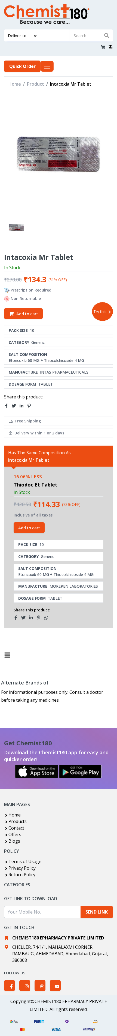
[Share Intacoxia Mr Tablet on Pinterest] (31, 406)
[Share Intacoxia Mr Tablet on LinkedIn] (23, 406)
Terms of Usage (24, 861)
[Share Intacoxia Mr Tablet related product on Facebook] (17, 617)
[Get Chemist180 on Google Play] (80, 771)
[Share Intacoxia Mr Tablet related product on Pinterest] (40, 617)
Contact (16, 828)
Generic (38, 342)
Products (17, 821)
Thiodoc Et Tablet (35, 484)
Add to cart (27, 313)
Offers (14, 834)
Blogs (14, 841)
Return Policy (21, 875)
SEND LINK (96, 912)
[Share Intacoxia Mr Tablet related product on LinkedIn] (32, 617)
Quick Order (22, 66)
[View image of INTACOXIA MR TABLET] (16, 227)
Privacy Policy (22, 868)
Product (35, 84)
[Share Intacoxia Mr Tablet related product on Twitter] (25, 617)
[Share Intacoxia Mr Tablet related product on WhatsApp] (48, 617)
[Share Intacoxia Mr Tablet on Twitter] (15, 406)
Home (14, 84)
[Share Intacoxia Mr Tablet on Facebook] (8, 406)
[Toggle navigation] (47, 66)
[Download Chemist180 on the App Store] (37, 771)
